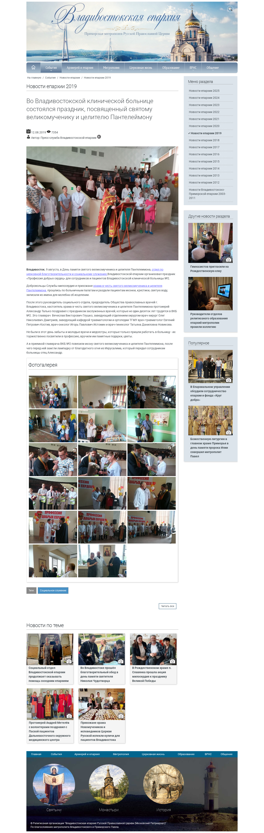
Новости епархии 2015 (204, 161)
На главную (34, 77)
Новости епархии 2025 (204, 91)
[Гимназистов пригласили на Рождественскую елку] (210, 262)
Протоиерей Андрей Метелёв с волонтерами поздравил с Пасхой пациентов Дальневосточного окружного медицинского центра (50, 731)
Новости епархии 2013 (204, 175)
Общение (213, 67)
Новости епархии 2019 (97, 77)
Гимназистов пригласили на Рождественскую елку (209, 269)
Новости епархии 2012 (204, 182)
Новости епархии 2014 (204, 168)
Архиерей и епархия (80, 67)
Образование (171, 67)
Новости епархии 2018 (204, 140)
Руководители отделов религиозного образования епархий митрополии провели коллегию (209, 320)
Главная (36, 754)
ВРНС (193, 67)
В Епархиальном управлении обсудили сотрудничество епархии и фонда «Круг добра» (210, 393)
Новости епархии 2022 (204, 112)
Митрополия (111, 67)
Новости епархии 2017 (204, 147)
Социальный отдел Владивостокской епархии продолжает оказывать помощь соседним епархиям (49, 674)
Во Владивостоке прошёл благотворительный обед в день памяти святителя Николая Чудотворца (99, 674)
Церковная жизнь (141, 67)
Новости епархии (70, 77)
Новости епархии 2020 (204, 126)
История (164, 810)
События (51, 67)
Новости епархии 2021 (204, 119)
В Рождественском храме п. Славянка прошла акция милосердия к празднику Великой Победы (151, 674)
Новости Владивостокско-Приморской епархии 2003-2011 (207, 194)
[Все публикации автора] (99, 138)
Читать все (167, 606)
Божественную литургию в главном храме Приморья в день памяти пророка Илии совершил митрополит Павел (209, 447)
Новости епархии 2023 (204, 105)
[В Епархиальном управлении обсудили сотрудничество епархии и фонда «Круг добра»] (210, 382)
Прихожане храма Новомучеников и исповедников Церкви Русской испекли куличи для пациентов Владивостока (100, 731)
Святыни (53, 810)
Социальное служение (53, 590)
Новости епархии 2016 (204, 154)
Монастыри (109, 810)
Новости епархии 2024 (204, 98)
